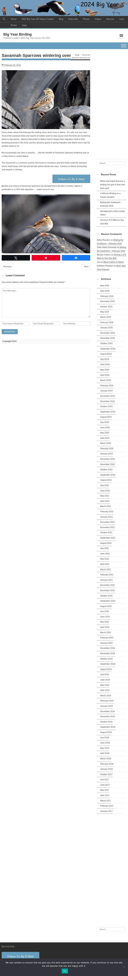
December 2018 (107, 711)
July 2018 (104, 737)
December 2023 (107, 396)
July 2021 (104, 548)
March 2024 (105, 380)
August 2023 (106, 417)
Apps (24, 25)
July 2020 (104, 611)
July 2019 (104, 674)
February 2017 (107, 806)
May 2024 (104, 370)
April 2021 (105, 564)
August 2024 (106, 354)
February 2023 (107, 448)
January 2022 (106, 517)
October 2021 (106, 532)
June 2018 (105, 743)
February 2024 (107, 385)
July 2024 (104, 359)
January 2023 (106, 454)
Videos (98, 19)
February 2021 (107, 574)
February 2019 (107, 701)
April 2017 (105, 795)
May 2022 (104, 496)
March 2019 (105, 695)
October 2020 (106, 596)
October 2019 (106, 659)
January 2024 (106, 391)
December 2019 (107, 648)
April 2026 (105, 291)
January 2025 (106, 327)
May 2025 (104, 312)
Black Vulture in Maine (114, 262)
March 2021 (105, 569)
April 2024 (105, 375)
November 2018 (107, 716)
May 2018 (104, 748)
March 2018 (105, 758)
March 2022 (105, 506)
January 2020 (106, 643)
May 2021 (104, 559)
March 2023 (105, 443)
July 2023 (104, 422)
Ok (64, 971)
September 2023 (107, 412)
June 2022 (105, 490)
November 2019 (107, 653)
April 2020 (105, 627)
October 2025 (106, 307)
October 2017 (106, 774)
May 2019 (104, 685)
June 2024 (105, 364)
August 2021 (106, 543)
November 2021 (107, 527)
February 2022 (107, 511)
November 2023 (107, 401)
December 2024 (107, 333)
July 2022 (104, 485)
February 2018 (107, 764)
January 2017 (106, 811)
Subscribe (73, 19)
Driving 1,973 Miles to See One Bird (112, 222)
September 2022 (107, 475)
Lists (121, 19)
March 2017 (105, 801)
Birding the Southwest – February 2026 (111, 204)
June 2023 (105, 427)
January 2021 (106, 580)
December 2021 (107, 522)
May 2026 (104, 285)
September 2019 (107, 664)
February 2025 (107, 322)
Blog (61, 19)
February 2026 (107, 296)
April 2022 (105, 501)
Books (14, 25)
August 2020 (106, 606)
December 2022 (107, 459)
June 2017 (105, 785)
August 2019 (106, 669)
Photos (86, 19)
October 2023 (106, 406)
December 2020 (107, 585)
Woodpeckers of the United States (112, 213)
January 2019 (106, 706)
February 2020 (107, 638)
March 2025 (105, 317)
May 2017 (104, 790)
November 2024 (107, 338)
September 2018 (107, 727)
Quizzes (110, 19)
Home (13, 19)
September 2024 (107, 349)
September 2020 (107, 601)
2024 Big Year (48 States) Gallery (38, 19)
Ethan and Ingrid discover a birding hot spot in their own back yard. (112, 184)
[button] (4, 19)
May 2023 (104, 433)
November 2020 (107, 590)
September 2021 (107, 538)
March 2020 (105, 632)
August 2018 (106, 732)
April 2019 (105, 690)
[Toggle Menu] (123, 45)
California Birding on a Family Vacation (110, 195)
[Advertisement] (111, 104)
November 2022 (107, 464)
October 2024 (106, 343)
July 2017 (104, 779)
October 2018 (106, 722)
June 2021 (105, 554)
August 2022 (106, 480)
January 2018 (106, 769)
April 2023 (105, 438)
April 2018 (105, 753)
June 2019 (105, 680)
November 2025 (107, 301)
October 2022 (106, 469)
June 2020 (105, 617)
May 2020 (104, 622)
